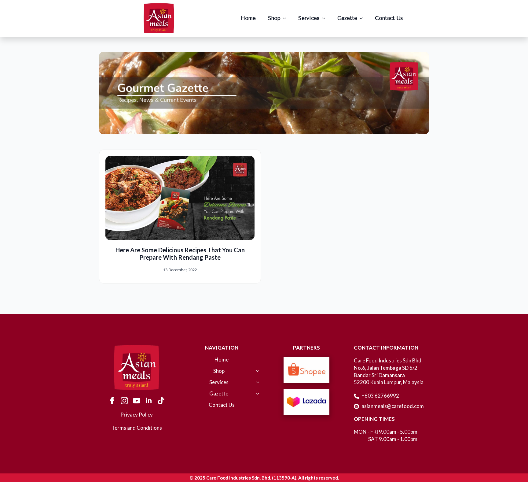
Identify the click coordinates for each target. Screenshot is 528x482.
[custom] (161, 400)
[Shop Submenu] (286, 18)
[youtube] (136, 400)
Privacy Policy (136, 414)
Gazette (347, 18)
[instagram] (124, 400)
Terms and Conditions (137, 428)
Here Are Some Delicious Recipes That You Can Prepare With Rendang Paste (180, 253)
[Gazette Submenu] (363, 18)
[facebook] (112, 400)
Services (309, 18)
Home (248, 18)
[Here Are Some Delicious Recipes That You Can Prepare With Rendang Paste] (180, 198)
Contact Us (389, 18)
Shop (274, 18)
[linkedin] (149, 400)
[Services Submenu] (325, 18)
